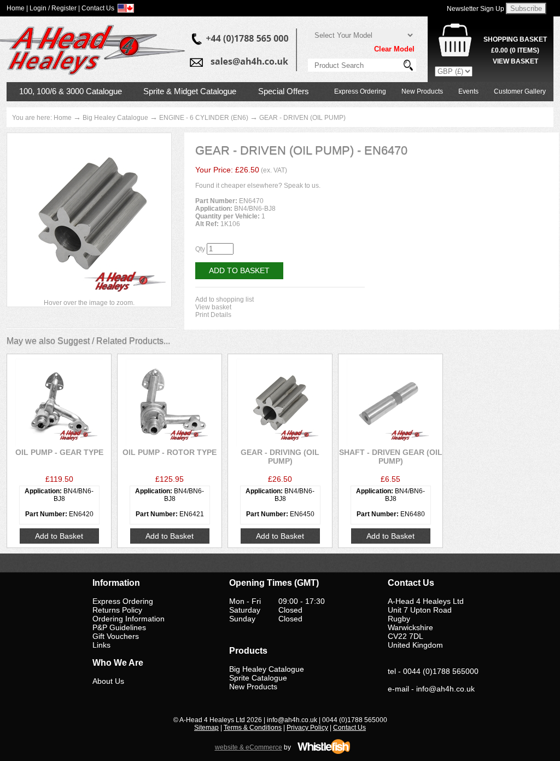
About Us (108, 681)
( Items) (515, 50)
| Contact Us (96, 8)
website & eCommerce (248, 747)
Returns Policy (117, 610)
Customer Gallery (520, 91)
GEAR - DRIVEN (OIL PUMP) (302, 118)
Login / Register (53, 8)
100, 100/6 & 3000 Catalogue (70, 91)
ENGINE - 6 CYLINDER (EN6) (203, 118)
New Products (422, 91)
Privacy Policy (307, 727)
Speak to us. (302, 185)
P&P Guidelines (119, 627)
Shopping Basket (515, 39)
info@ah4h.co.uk (445, 688)
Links (101, 645)
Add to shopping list (224, 299)
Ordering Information (128, 618)
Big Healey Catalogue (115, 118)
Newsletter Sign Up (475, 9)
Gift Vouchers (115, 636)
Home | (17, 8)
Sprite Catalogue (258, 677)
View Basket (515, 61)
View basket (213, 307)
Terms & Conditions (253, 727)
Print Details (213, 315)
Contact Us (349, 727)
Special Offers (283, 91)
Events (468, 91)
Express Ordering (360, 91)
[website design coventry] (324, 752)
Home (63, 118)
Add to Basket (239, 270)
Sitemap (206, 727)
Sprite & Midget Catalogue (189, 91)
